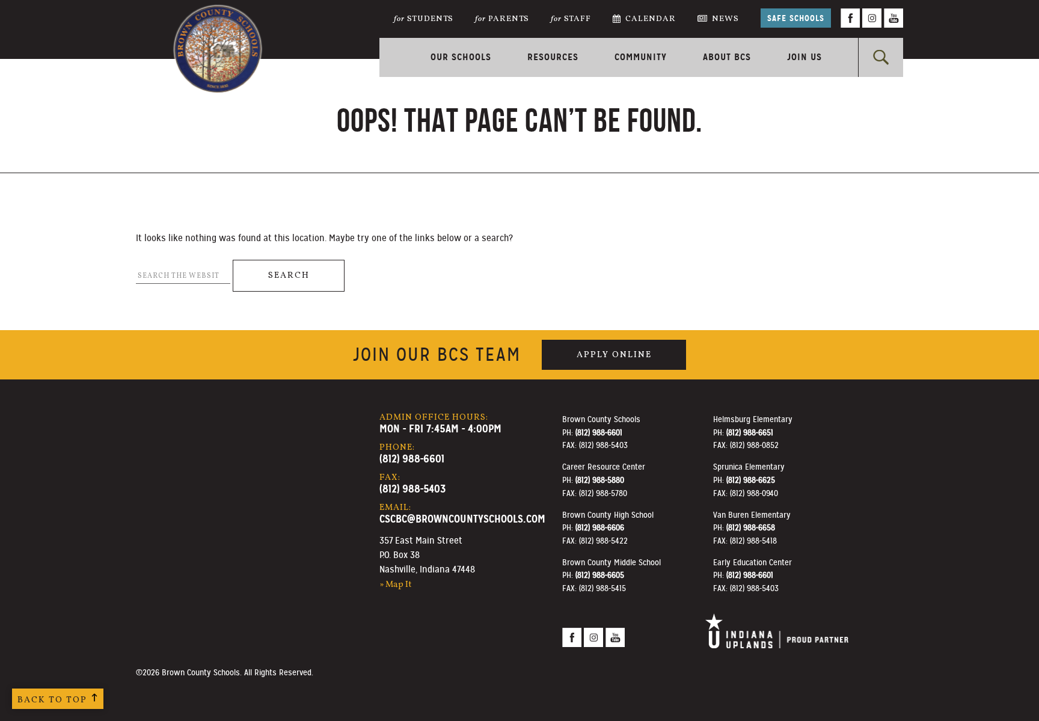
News (725, 19)
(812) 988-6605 (599, 574)
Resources (552, 57)
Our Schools (461, 57)
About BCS (727, 57)
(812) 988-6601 (411, 458)
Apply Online (614, 355)
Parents (502, 19)
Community (641, 57)
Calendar (650, 19)
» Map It (395, 584)
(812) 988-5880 (599, 479)
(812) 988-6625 (750, 479)
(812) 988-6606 (599, 527)
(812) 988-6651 (749, 432)
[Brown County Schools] (218, 30)
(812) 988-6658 (750, 527)
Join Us (804, 57)
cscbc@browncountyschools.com (462, 519)
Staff (571, 19)
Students (423, 19)
